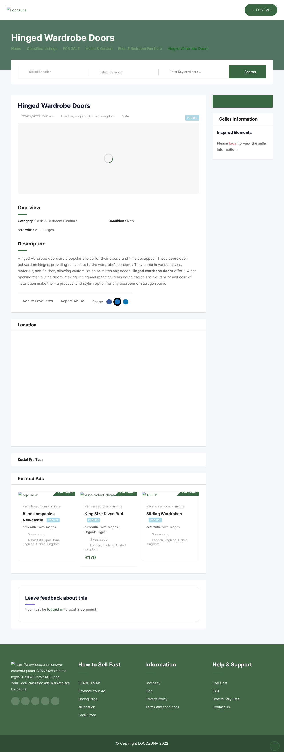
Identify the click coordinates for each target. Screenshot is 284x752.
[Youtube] (50, 459)
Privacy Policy (156, 699)
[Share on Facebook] (109, 301)
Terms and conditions (162, 707)
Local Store (87, 715)
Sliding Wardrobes (164, 513)
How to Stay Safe (226, 699)
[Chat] (231, 10)
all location (86, 707)
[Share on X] (117, 302)
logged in (55, 609)
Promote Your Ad (91, 691)
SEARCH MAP (89, 683)
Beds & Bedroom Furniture (42, 506)
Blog (148, 691)
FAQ (216, 691)
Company (152, 683)
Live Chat (220, 683)
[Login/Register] (239, 10)
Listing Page (88, 699)
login (233, 143)
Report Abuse (72, 301)
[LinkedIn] (60, 459)
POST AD (263, 10)
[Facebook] (45, 459)
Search (250, 72)
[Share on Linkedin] (125, 301)
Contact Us (221, 707)
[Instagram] (55, 459)
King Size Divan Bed (104, 513)
